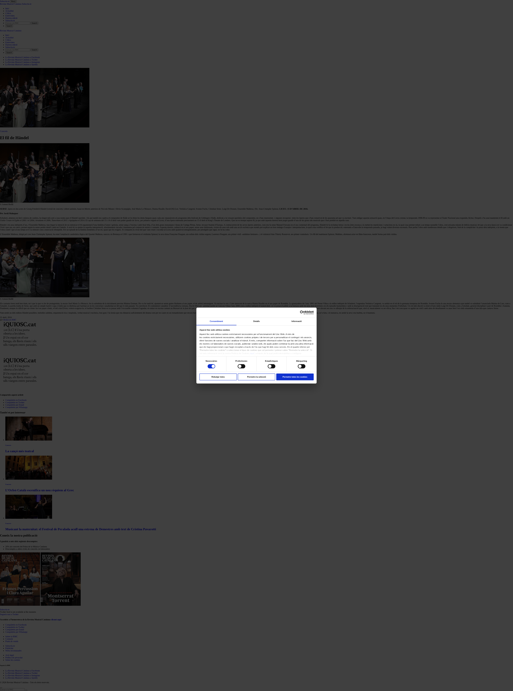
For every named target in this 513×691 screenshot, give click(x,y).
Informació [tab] (297, 321)
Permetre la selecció (256, 377)
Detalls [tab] (256, 321)
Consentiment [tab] (216, 321)
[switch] (241, 366)
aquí (252, 353)
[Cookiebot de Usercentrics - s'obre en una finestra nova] (302, 312)
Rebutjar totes (218, 377)
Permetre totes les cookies (295, 377)
